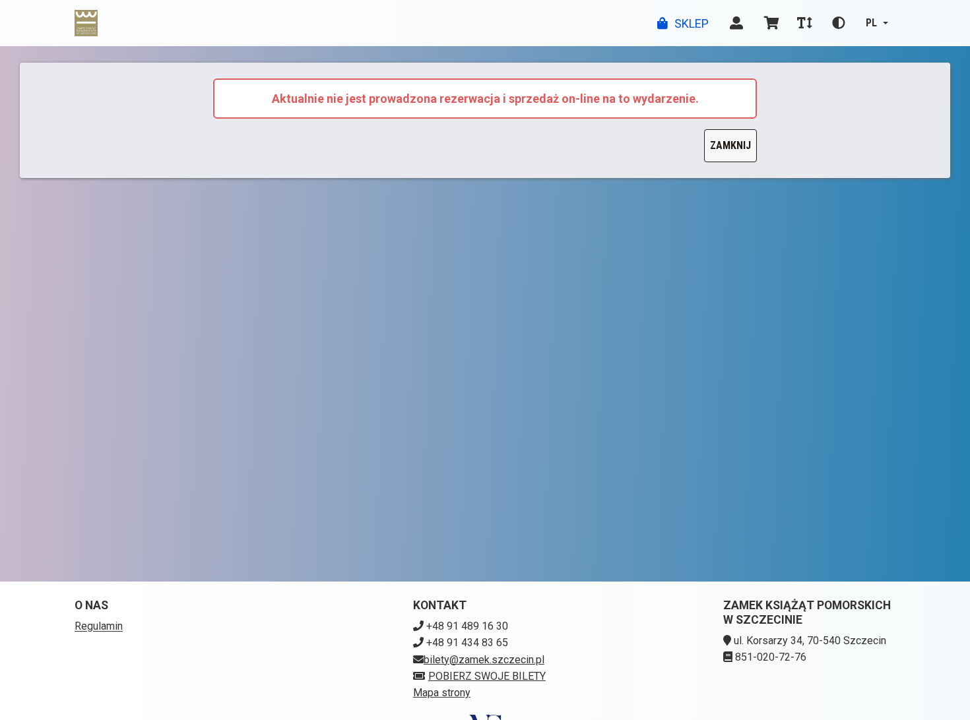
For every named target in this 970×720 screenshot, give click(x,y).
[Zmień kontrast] (838, 23)
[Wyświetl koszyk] (772, 23)
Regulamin (99, 626)
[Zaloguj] (736, 23)
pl (871, 22)
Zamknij (730, 145)
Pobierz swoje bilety (487, 676)
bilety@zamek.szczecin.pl (484, 659)
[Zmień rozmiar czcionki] (804, 23)
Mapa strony (441, 692)
